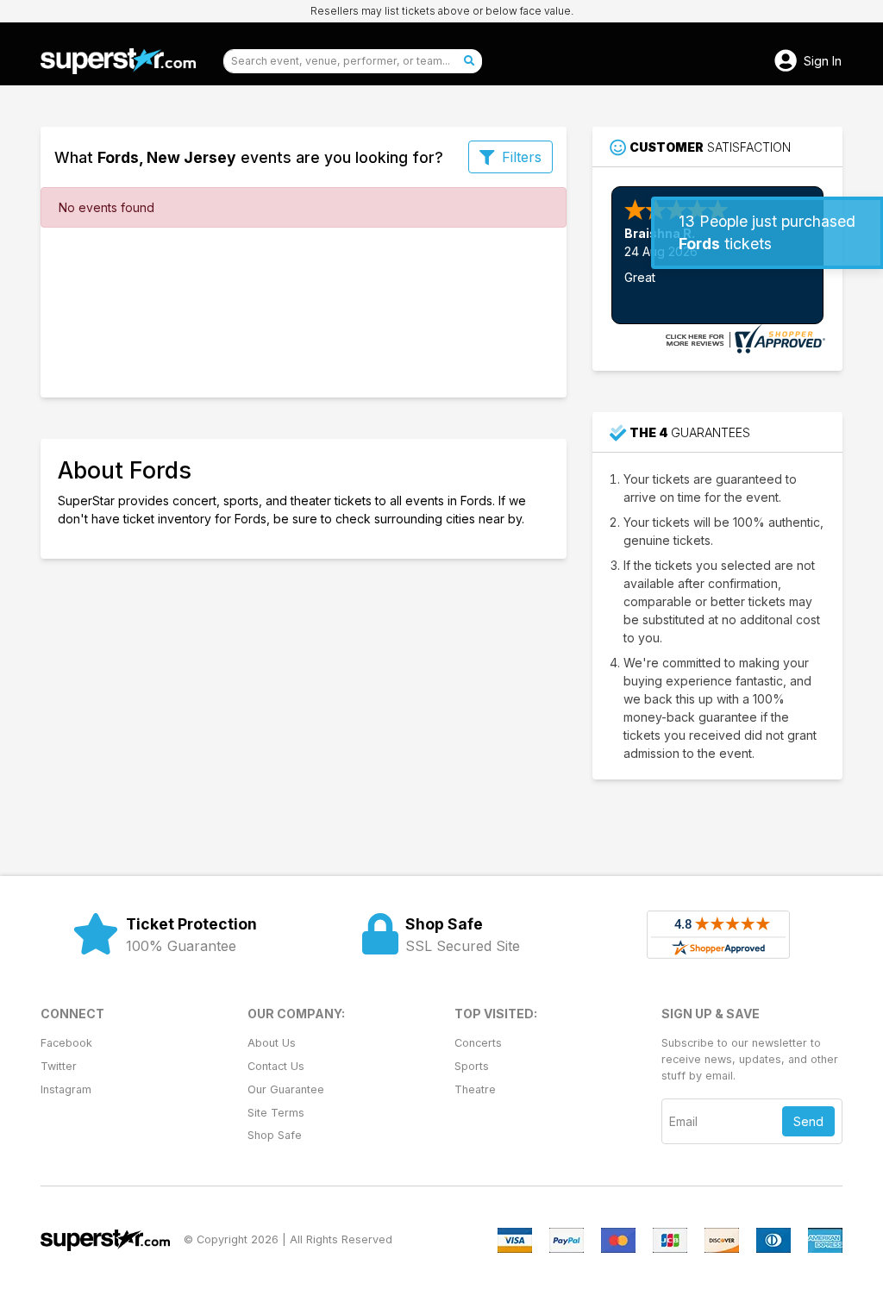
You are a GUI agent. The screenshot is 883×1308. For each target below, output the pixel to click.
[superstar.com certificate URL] (743, 337)
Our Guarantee (285, 1089)
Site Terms (275, 1112)
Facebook (66, 1042)
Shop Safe (274, 1135)
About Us (271, 1042)
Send (808, 1121)
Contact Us (275, 1066)
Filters (522, 157)
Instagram (66, 1089)
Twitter (59, 1066)
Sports (471, 1066)
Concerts (478, 1042)
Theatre (475, 1089)
